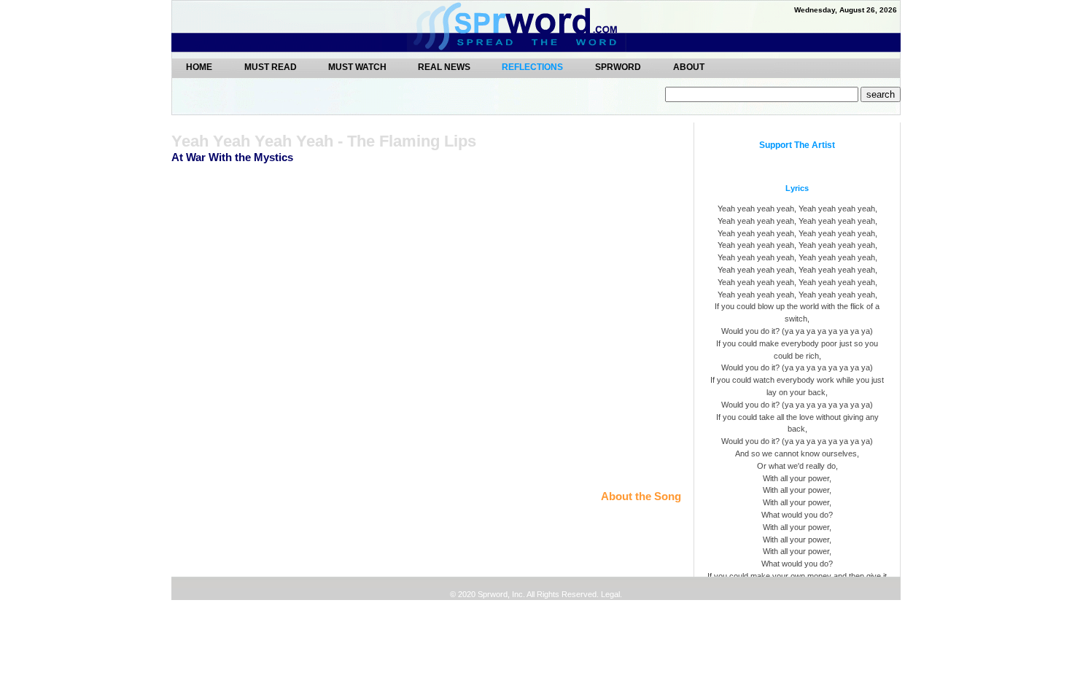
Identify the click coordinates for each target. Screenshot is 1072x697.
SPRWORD (618, 66)
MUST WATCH (358, 66)
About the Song (641, 496)
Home (199, 66)
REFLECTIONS (532, 67)
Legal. (610, 594)
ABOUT (688, 66)
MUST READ (271, 66)
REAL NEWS (445, 66)
